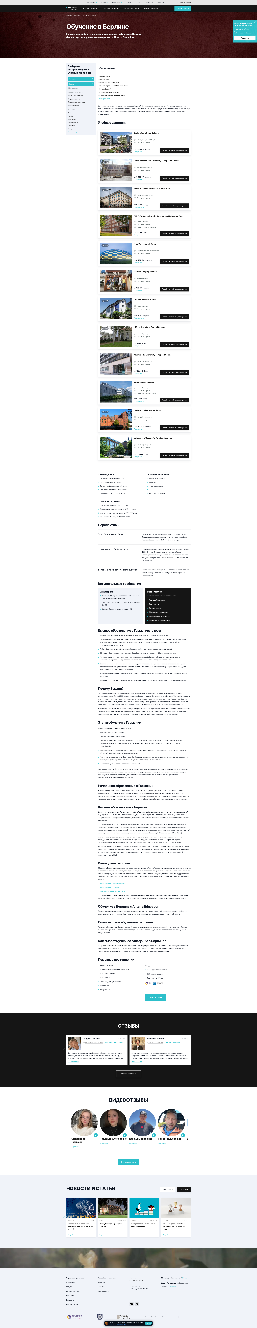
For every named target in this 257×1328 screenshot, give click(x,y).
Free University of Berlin (145, 244)
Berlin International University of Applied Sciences (156, 161)
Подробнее (245, 38)
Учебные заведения (151, 8)
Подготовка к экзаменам (76, 102)
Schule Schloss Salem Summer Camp (111, 891)
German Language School (145, 272)
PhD (69, 113)
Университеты (103, 1291)
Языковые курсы (73, 105)
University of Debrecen (172, 1042)
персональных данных (121, 1324)
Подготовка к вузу (74, 99)
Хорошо (148, 1323)
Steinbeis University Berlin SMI (148, 410)
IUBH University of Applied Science (149, 327)
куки (111, 1324)
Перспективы (104, 79)
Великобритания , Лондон (94, 1042)
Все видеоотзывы (128, 1162)
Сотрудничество (72, 1291)
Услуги (69, 1287)
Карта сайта (149, 1317)
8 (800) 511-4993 (184, 2)
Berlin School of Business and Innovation (152, 188)
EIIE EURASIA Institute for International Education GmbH (159, 216)
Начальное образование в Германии (112, 95)
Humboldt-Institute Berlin (145, 299)
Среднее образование (111, 8)
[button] (193, 1049)
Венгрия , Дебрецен (156, 1042)
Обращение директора (75, 1278)
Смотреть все (105, 99)
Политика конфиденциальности (180, 1317)
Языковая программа (131, 8)
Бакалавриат (72, 119)
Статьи (139, 2)
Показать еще (73, 132)
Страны (128, 2)
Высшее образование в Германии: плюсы (113, 86)
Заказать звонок (182, 8)
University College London (114, 1042)
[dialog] (128, 1323)
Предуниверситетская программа (80, 129)
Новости (149, 2)
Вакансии (70, 1296)
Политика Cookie (161, 1317)
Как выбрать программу (107, 1278)
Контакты (160, 2)
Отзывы (104, 2)
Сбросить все (73, 88)
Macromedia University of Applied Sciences (153, 355)
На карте (185, 1278)
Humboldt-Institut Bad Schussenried (111, 883)
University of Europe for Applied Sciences (153, 438)
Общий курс (72, 126)
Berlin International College (146, 133)
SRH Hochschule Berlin (144, 383)
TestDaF (71, 116)
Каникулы (101, 1282)
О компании (91, 2)
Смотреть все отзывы (128, 1074)
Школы (101, 1287)
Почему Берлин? (105, 89)
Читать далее (73, 1061)
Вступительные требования (109, 82)
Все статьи (183, 1190)
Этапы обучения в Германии (109, 92)
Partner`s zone (72, 1304)
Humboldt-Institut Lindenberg (109, 887)
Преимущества (104, 76)
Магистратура (73, 122)
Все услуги (116, 2)
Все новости (168, 1190)
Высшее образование (90, 8)
